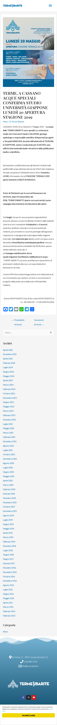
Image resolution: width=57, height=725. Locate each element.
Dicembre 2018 (9, 546)
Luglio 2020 (8, 467)
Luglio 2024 (8, 367)
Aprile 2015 (8, 603)
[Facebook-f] (23, 697)
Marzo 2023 (8, 411)
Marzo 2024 (8, 385)
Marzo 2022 (8, 433)
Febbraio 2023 (9, 415)
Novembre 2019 (10, 502)
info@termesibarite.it (30, 666)
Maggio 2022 (8, 428)
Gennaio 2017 (9, 563)
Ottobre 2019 (9, 507)
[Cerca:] (28, 333)
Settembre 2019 (10, 511)
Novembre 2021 (10, 441)
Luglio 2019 (8, 520)
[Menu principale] (50, 5)
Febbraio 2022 (9, 437)
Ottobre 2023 (9, 393)
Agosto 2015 (8, 585)
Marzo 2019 (8, 537)
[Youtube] (34, 697)
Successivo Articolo (39, 321)
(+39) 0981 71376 (30, 661)
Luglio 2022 (8, 424)
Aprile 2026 (8, 350)
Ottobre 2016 (9, 576)
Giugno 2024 (8, 372)
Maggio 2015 (8, 598)
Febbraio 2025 (9, 363)
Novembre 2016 (10, 572)
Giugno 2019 (8, 524)
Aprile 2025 (8, 359)
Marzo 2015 (8, 607)
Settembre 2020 (10, 459)
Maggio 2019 (8, 529)
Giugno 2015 (8, 594)
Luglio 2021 (8, 450)
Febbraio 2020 (9, 489)
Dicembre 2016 (9, 568)
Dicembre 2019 (9, 498)
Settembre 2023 (10, 398)
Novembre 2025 (10, 354)
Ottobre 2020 (9, 454)
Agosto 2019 (8, 515)
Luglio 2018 (8, 550)
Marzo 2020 (8, 485)
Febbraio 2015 (9, 611)
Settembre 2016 (10, 581)
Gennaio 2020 (9, 494)
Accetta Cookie (28, 715)
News (5, 122)
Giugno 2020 (8, 472)
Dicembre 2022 (9, 420)
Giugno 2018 (8, 555)
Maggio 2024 (8, 376)
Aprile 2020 (8, 480)
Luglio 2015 (8, 589)
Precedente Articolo (18, 321)
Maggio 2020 (8, 476)
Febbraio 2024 (9, 389)
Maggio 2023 (8, 406)
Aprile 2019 (8, 533)
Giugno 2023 (8, 402)
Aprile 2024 (8, 380)
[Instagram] (28, 697)
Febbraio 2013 (9, 616)
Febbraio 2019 (9, 542)
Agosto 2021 (8, 446)
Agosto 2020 (8, 463)
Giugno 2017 (8, 559)
